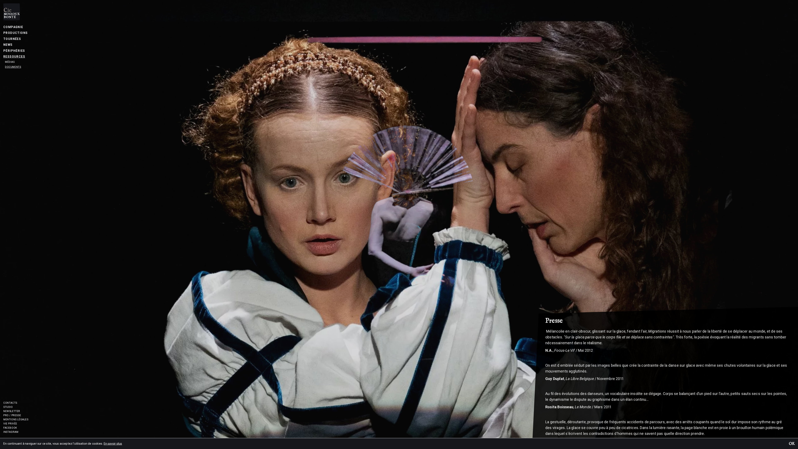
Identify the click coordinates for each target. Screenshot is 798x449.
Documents (13, 66)
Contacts (10, 402)
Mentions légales (15, 419)
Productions (15, 33)
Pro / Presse (12, 415)
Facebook (10, 427)
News (8, 44)
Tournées (12, 39)
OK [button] (792, 444)
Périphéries (14, 50)
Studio (8, 407)
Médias (10, 61)
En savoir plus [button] (113, 443)
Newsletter (11, 411)
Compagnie (13, 27)
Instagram (10, 431)
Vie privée (10, 423)
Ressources (14, 56)
